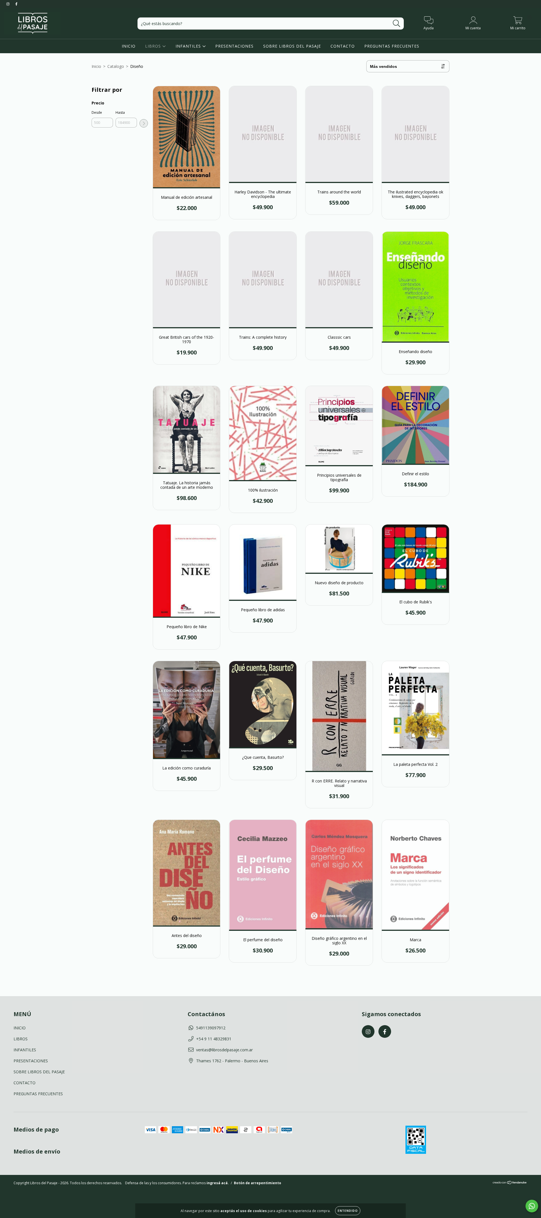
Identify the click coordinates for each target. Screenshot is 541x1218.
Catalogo (115, 66)
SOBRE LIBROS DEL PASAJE (292, 46)
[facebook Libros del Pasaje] (16, 3)
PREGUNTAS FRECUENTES (391, 46)
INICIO (129, 46)
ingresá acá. (218, 1183)
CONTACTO (343, 46)
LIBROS (153, 46)
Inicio (96, 66)
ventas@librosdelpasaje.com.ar (224, 1049)
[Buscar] (396, 23)
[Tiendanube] (509, 1183)
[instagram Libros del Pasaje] (8, 3)
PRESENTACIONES (234, 46)
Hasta (120, 112)
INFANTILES (189, 46)
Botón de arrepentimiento (257, 1183)
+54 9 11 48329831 (213, 1038)
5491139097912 (210, 1027)
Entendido (348, 1211)
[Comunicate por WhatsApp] (532, 1206)
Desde (97, 112)
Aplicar (143, 123)
